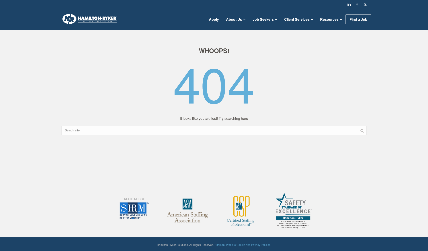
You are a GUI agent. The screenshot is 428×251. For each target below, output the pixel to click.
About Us (234, 19)
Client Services (297, 19)
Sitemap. (220, 245)
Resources (329, 19)
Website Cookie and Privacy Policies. (248, 245)
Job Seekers (263, 19)
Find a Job (358, 19)
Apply (214, 19)
